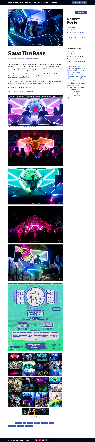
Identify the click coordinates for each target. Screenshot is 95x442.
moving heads (70, 91)
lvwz (68, 89)
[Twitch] (46, 440)
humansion (69, 81)
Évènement (29, 58)
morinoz (80, 89)
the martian (83, 96)
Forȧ (39, 82)
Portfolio (28, 2)
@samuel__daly (36, 126)
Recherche (70, 10)
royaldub (81, 93)
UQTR (68, 98)
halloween (74, 79)
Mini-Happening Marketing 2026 (76, 32)
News (34, 2)
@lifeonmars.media (23, 126)
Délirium (15, 82)
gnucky (83, 77)
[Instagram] (39, 440)
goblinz (69, 79)
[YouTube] (43, 440)
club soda (74, 68)
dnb (68, 70)
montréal (73, 89)
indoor (75, 81)
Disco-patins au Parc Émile (75, 35)
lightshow (44, 423)
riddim (51, 423)
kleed (77, 83)
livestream (80, 87)
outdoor (82, 92)
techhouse (20, 426)
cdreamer (69, 68)
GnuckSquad (13, 58)
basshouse (18, 423)
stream (77, 96)
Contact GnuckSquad (79, 2)
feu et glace (70, 75)
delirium (30, 423)
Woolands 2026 (71, 27)
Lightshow (35, 58)
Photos (40, 2)
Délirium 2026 (71, 30)
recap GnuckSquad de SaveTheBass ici (25, 91)
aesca (68, 66)
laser (84, 83)
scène (68, 96)
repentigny (70, 94)
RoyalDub (28, 82)
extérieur (37, 423)
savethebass (12, 426)
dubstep (79, 70)
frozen (75, 74)
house (82, 79)
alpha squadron (74, 66)
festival (78, 73)
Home (21, 2)
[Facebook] (36, 440)
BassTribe (34, 82)
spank (72, 96)
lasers (70, 85)
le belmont (77, 85)
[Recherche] (85, 43)
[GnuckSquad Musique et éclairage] (13, 2)
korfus (81, 83)
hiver (78, 78)
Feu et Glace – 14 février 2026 (76, 37)
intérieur (71, 83)
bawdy (80, 66)
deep (24, 423)
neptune (76, 92)
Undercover (21, 82)
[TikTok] (49, 440)
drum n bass (72, 70)
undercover (28, 426)
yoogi (72, 98)
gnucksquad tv (73, 77)
